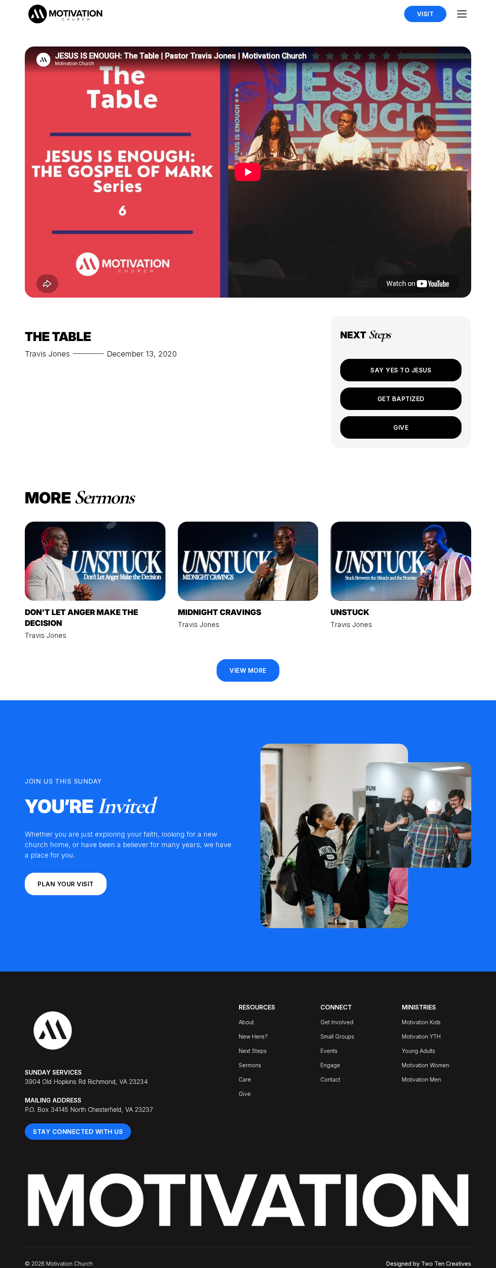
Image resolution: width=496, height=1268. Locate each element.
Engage (330, 1065)
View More (248, 670)
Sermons (250, 1065)
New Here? (253, 1036)
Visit (425, 14)
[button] (462, 14)
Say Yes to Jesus (400, 370)
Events (329, 1050)
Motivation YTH (421, 1036)
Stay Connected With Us (78, 1131)
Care (245, 1079)
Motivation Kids (421, 1022)
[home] (65, 13)
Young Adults (418, 1050)
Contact (330, 1079)
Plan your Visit (66, 884)
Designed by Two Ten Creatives (428, 1263)
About (246, 1022)
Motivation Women (425, 1065)
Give (400, 427)
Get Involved (336, 1022)
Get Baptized (401, 399)
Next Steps (253, 1050)
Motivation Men (421, 1079)
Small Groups (337, 1036)
